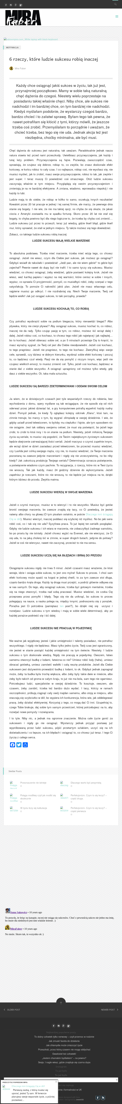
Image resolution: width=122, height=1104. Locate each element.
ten (62, 606)
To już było (61, 1075)
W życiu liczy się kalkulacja (33, 807)
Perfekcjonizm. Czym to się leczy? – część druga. (89, 797)
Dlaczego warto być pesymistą (86, 782)
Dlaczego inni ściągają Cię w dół (28, 1086)
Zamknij (56, 1082)
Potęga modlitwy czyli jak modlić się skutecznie (38, 797)
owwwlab (80, 1099)
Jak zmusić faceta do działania (64, 1040)
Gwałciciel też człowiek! (64, 1053)
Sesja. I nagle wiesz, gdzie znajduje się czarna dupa (64, 1062)
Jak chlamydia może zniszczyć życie (64, 1045)
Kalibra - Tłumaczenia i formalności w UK (61, 1089)
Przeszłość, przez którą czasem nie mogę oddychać (64, 1049)
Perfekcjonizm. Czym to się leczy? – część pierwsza (89, 809)
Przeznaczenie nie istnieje (33, 782)
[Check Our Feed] (102, 1097)
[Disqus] (61, 864)
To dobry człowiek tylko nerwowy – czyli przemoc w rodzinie (64, 1036)
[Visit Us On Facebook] (97, 1097)
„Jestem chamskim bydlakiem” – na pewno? (64, 1058)
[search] (115, 3)
